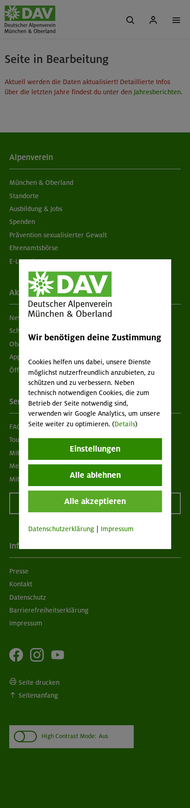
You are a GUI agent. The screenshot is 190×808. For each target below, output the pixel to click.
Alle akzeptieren (95, 501)
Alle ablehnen (95, 475)
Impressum (117, 529)
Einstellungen (95, 449)
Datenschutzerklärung (61, 529)
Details (124, 423)
